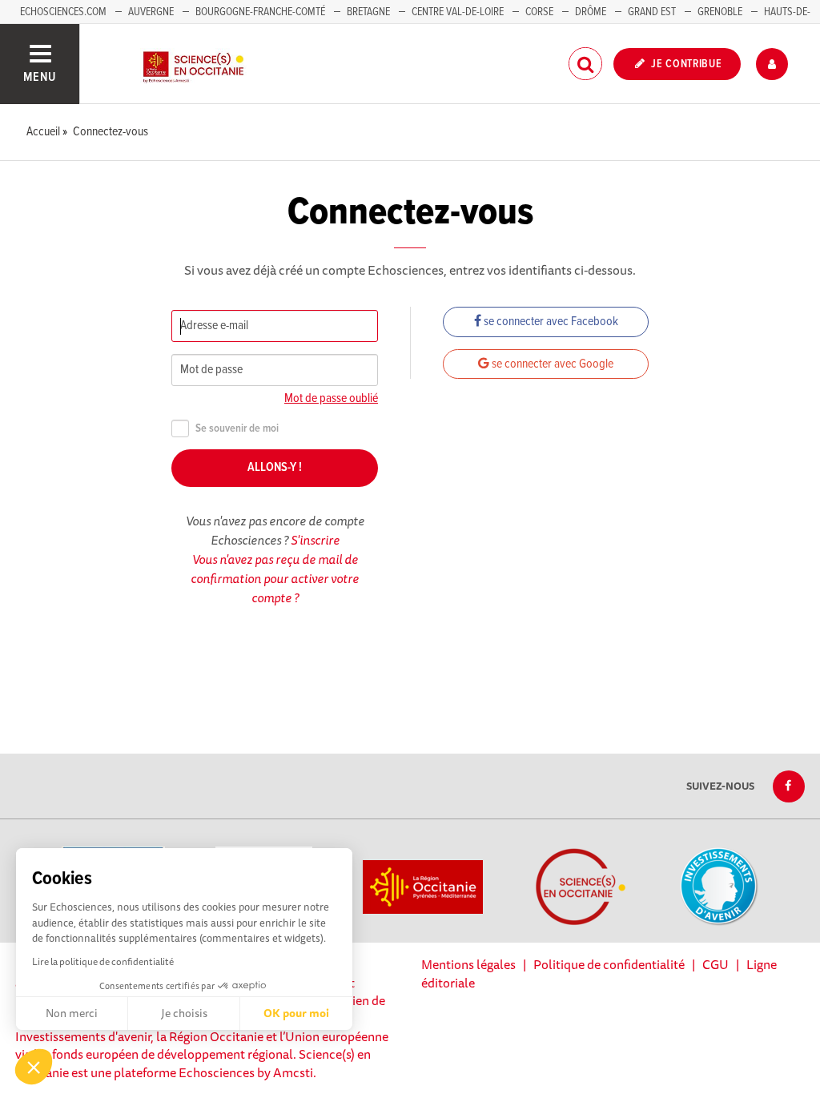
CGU (715, 964)
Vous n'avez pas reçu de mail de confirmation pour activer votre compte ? (275, 578)
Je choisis (184, 1013)
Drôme (590, 12)
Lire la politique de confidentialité (103, 961)
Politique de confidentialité (609, 964)
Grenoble (721, 12)
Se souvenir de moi (237, 428)
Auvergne (151, 12)
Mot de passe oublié (331, 398)
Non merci (72, 1013)
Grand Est (652, 12)
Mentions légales (468, 964)
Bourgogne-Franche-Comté (260, 12)
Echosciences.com (63, 12)
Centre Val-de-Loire (458, 12)
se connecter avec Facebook (549, 321)
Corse (539, 12)
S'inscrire (315, 539)
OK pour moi (296, 1013)
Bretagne (368, 12)
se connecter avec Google (551, 364)
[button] (33, 1067)
